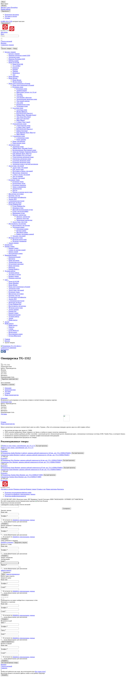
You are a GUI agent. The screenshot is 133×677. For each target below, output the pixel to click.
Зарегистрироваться (12, 574)
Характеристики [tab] (10, 390)
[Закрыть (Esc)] (1, 597)
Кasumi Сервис (13, 248)
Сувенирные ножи (22, 138)
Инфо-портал (13, 325)
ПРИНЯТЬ (5, 675)
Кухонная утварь (18, 181)
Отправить (5, 523)
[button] (5, 349)
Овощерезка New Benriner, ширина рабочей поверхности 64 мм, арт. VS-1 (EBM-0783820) (31, 462)
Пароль (4, 565)
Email (3, 561)
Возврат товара (31, 489)
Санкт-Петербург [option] (12, 7)
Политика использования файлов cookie (18, 492)
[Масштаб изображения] (7, 597)
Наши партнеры (51, 489)
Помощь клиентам (19, 489)
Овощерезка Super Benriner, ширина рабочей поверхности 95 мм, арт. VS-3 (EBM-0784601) (31, 469)
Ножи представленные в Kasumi (23, 85)
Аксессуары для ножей (20, 167)
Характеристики (6, 402)
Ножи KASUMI (17, 64)
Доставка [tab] (8, 391)
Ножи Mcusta (16, 80)
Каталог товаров (6, 48)
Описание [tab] (8, 388)
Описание (4, 398)
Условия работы (14, 273)
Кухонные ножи (21, 89)
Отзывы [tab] (7, 393)
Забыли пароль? (6, 570)
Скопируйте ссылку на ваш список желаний (15, 504)
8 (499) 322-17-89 (6, 21)
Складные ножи (21, 110)
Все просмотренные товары (10, 662)
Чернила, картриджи (23, 216)
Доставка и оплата (7, 489)
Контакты (60, 489)
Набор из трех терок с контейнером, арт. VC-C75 (17, 447)
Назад (15, 48)
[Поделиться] (3, 597)
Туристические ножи (23, 125)
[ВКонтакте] (2, 351)
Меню (3, 2)
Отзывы (3, 422)
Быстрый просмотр (41, 445)
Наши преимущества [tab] (12, 395)
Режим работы (5, 9)
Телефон (4, 516)
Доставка (4, 414)
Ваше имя (4, 512)
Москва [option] (3, 7)
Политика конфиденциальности (15, 496)
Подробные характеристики (10, 379)
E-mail (3, 587)
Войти (3, 574)
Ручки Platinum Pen (18, 206)
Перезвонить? (6, 11)
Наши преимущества (8, 424)
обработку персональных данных (24, 520)
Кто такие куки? (40, 671)
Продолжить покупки (21, 542)
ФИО (3, 622)
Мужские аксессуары (19, 239)
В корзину (4, 451)
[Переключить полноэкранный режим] (5, 597)
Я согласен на (19, 520)
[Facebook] (5, 351)
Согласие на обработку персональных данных (20, 494)
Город (3, 630)
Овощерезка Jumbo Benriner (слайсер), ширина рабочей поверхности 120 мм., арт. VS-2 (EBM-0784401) (35, 455)
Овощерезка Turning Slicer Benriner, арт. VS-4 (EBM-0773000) (21, 477)
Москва (4, 5)
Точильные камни (22, 229)
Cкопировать (66, 508)
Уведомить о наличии (8, 384)
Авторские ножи (18, 146)
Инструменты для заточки (21, 225)
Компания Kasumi (14, 257)
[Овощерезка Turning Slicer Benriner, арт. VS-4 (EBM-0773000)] (22, 475)
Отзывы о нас (41, 489)
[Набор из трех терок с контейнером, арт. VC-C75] (18, 445)
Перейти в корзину (7, 542)
